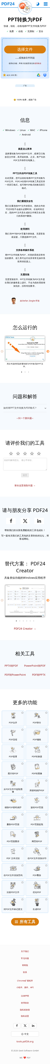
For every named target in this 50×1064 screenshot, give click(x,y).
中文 (26, 1033)
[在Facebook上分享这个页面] (11, 521)
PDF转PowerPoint (15, 674)
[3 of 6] (23, 620)
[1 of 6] (16, 620)
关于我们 (25, 951)
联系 (25, 972)
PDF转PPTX (39, 674)
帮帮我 (25, 965)
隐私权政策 (25, 1009)
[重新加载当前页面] (25, 7)
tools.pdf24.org (25, 1041)
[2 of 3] (25, 372)
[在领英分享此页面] (39, 521)
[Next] (48, 351)
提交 (25, 475)
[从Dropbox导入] (45, 75)
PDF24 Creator (23, 628)
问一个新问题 (25, 418)
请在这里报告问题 (23, 485)
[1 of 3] (21, 372)
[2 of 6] (19, 620)
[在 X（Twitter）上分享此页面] (25, 521)
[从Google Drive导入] (38, 75)
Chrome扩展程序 (25, 980)
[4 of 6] (26, 620)
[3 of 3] (28, 372)
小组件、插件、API (25, 987)
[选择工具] (45, 4)
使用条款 (37, 63)
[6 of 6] (33, 620)
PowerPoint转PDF (34, 665)
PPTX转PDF (11, 665)
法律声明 (25, 995)
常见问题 (25, 958)
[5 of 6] (30, 620)
